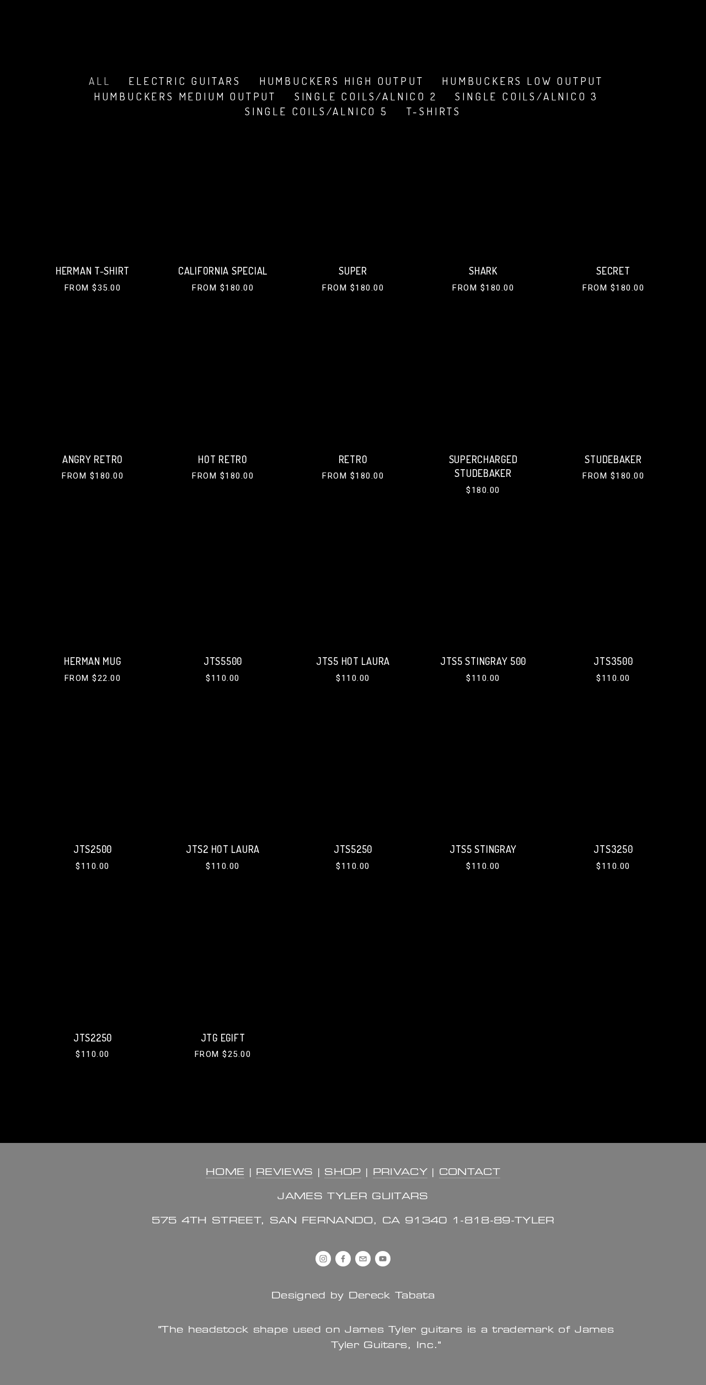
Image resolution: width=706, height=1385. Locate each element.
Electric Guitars (185, 81)
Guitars (112, 28)
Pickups (180, 28)
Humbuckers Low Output (522, 81)
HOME (225, 1172)
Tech (359, 28)
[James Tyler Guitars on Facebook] (343, 1258)
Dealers (251, 28)
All (99, 81)
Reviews (416, 28)
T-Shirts (434, 111)
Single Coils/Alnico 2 (366, 96)
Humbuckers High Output (341, 81)
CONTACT (469, 1172)
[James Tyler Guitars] (323, 1258)
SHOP (342, 1172)
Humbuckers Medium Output (185, 96)
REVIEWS (284, 1172)
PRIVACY (400, 1172)
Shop (311, 28)
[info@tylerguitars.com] (363, 1258)
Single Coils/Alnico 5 (316, 111)
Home (52, 28)
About (480, 28)
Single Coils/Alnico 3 (526, 96)
